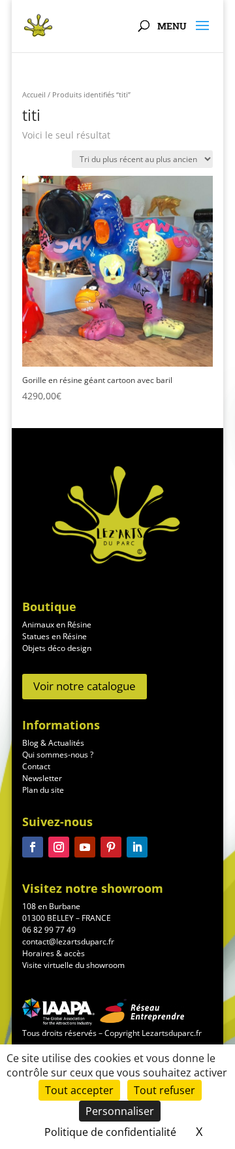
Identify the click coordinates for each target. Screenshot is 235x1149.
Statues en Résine (54, 636)
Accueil (34, 94)
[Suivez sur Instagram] (58, 847)
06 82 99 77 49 (49, 929)
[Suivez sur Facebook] (32, 847)
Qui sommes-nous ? (57, 754)
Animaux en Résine (56, 624)
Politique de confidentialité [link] (110, 1132)
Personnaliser (120, 1111)
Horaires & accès (53, 953)
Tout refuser (164, 1090)
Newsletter (42, 778)
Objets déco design (56, 648)
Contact (36, 766)
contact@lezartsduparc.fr (68, 941)
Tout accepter (79, 1090)
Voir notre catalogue (84, 685)
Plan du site (43, 789)
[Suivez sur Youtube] (84, 847)
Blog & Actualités (53, 742)
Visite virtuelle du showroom (73, 965)
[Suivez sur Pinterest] (111, 847)
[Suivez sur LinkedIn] (137, 847)
